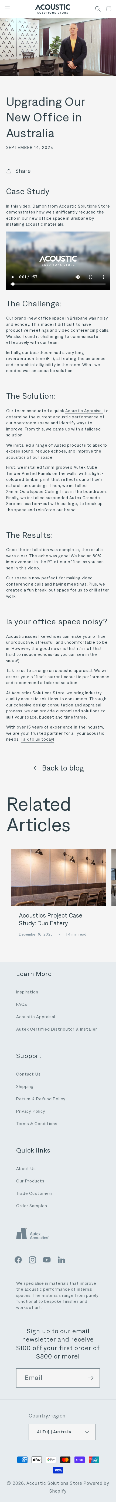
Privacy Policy (30, 1111)
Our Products (30, 1181)
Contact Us (28, 1074)
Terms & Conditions (36, 1123)
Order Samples (31, 1205)
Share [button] (23, 171)
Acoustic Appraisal (84, 411)
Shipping (25, 1086)
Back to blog (63, 768)
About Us (26, 1168)
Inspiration (27, 992)
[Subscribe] (91, 1377)
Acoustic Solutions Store (54, 1483)
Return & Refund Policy (41, 1099)
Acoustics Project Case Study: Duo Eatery (50, 919)
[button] (7, 9)
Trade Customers (34, 1193)
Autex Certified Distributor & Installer (56, 1029)
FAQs (21, 1004)
